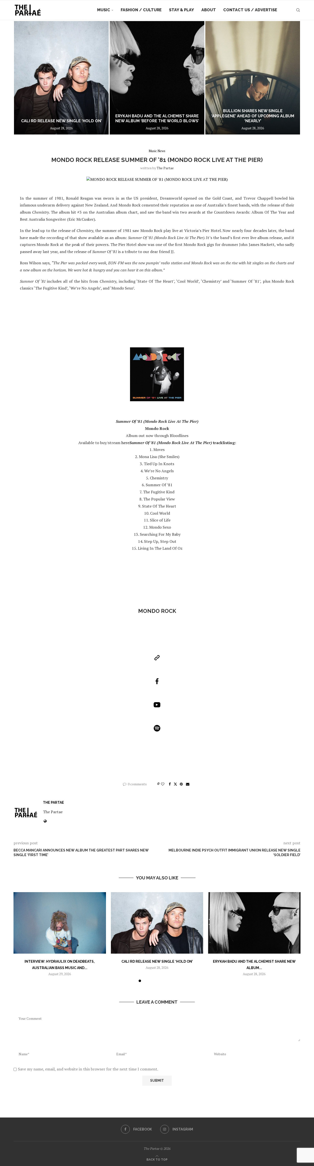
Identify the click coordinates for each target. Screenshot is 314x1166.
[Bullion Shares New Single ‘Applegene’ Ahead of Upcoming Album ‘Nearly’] (157, 77)
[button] (22, 77)
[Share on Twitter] (175, 784)
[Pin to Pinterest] (181, 784)
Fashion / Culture (141, 10)
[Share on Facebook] (170, 784)
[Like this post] (162, 784)
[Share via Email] (187, 784)
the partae (165, 168)
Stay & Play (181, 10)
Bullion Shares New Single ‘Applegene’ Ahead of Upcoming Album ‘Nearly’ (157, 116)
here (125, 442)
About (208, 10)
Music (103, 10)
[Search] (298, 10)
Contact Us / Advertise (250, 10)
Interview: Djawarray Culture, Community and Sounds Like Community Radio (253, 116)
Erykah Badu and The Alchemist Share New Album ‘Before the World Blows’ (61, 118)
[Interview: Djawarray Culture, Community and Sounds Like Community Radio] (252, 77)
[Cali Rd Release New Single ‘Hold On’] (157, 923)
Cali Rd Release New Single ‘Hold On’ (157, 961)
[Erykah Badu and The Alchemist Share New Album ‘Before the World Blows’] (61, 77)
